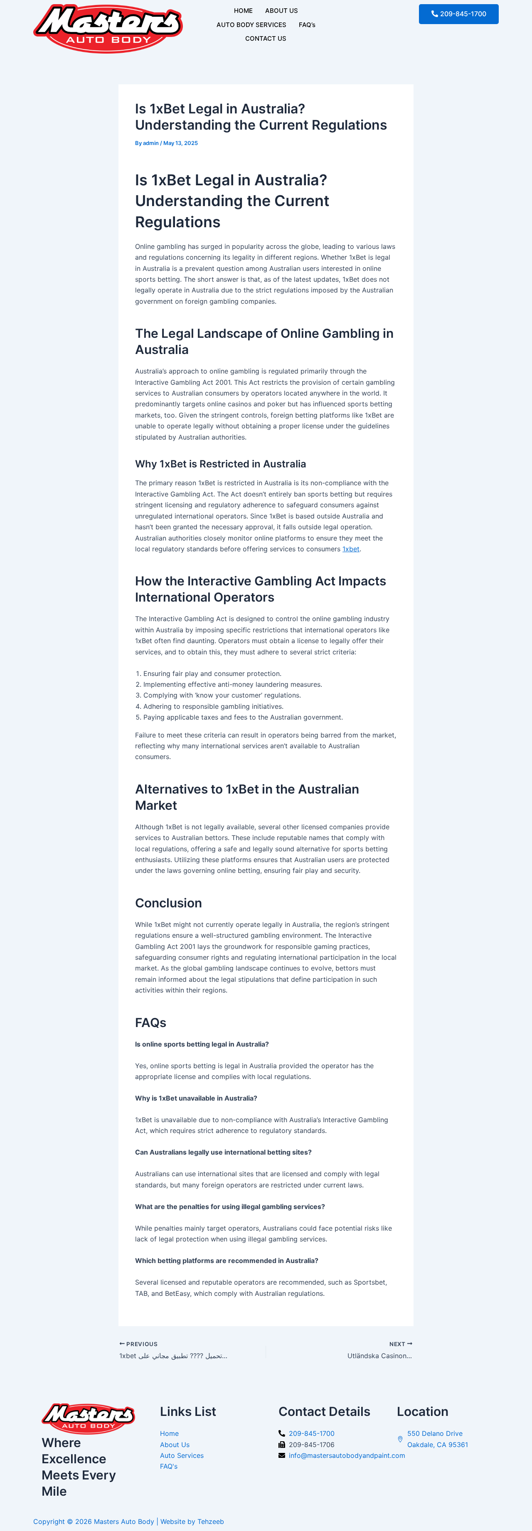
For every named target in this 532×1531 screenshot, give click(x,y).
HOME (243, 11)
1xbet (351, 549)
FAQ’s (307, 25)
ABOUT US (281, 11)
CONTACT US (265, 38)
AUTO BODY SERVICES (251, 25)
